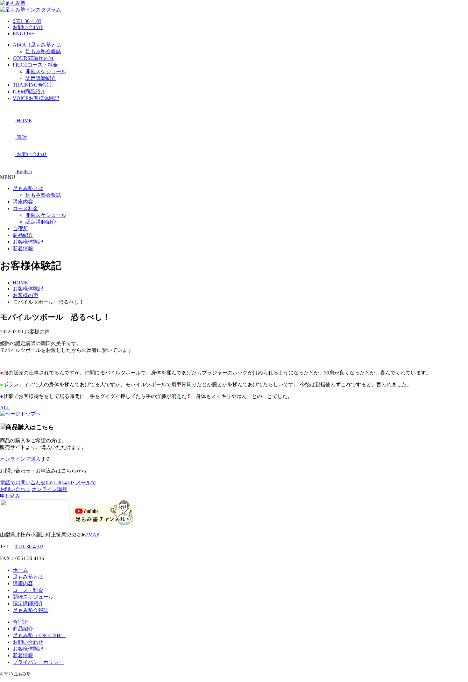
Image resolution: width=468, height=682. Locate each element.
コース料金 (25, 208)
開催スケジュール (45, 71)
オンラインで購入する (25, 459)
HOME (20, 282)
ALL (5, 407)
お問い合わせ (28, 27)
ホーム (20, 570)
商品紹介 (29, 91)
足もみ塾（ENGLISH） (39, 635)
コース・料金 (35, 64)
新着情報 (23, 248)
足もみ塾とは (37, 44)
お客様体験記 (36, 98)
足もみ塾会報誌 (43, 51)
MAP (93, 534)
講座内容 (33, 58)
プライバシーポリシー (38, 662)
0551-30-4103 (27, 21)
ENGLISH (24, 33)
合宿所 (33, 85)
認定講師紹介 (40, 78)
